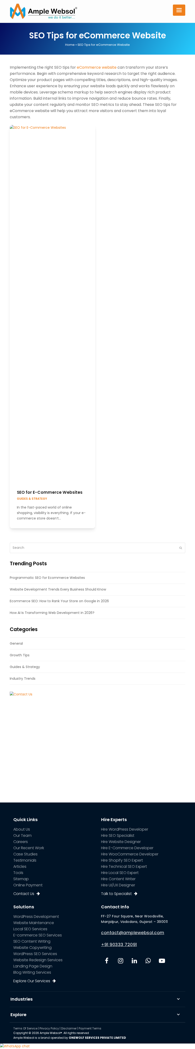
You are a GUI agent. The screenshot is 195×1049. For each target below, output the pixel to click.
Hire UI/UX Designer (118, 885)
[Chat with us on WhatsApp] (15, 1046)
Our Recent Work (28, 848)
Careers (20, 841)
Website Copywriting (32, 947)
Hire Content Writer (118, 879)
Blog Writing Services (32, 972)
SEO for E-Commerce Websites (50, 492)
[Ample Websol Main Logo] (43, 11)
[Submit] (180, 547)
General (16, 643)
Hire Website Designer (121, 841)
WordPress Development (36, 916)
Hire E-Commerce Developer (127, 848)
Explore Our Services (31, 981)
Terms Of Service (25, 1028)
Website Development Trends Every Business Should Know (58, 589)
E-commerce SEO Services (37, 935)
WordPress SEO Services (35, 953)
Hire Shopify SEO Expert (122, 860)
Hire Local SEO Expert (120, 872)
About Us (21, 829)
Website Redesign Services (38, 960)
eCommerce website (97, 67)
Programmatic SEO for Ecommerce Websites (47, 577)
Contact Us (23, 893)
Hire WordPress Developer (124, 829)
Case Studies (25, 854)
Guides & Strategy (32, 499)
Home (70, 44)
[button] (179, 10)
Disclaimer (69, 1028)
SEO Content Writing (31, 941)
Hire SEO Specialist (117, 835)
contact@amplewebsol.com (132, 933)
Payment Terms (90, 1028)
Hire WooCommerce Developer (129, 854)
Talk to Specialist (116, 893)
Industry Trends (22, 678)
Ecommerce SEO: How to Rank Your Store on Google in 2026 (59, 601)
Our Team (22, 835)
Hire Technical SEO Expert (124, 866)
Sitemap (21, 879)
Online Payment (28, 885)
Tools (18, 872)
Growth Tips (19, 655)
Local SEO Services (30, 929)
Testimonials (24, 860)
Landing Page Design (32, 966)
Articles (19, 866)
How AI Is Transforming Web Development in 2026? (52, 612)
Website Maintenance (33, 923)
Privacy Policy (49, 1028)
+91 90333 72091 (119, 944)
